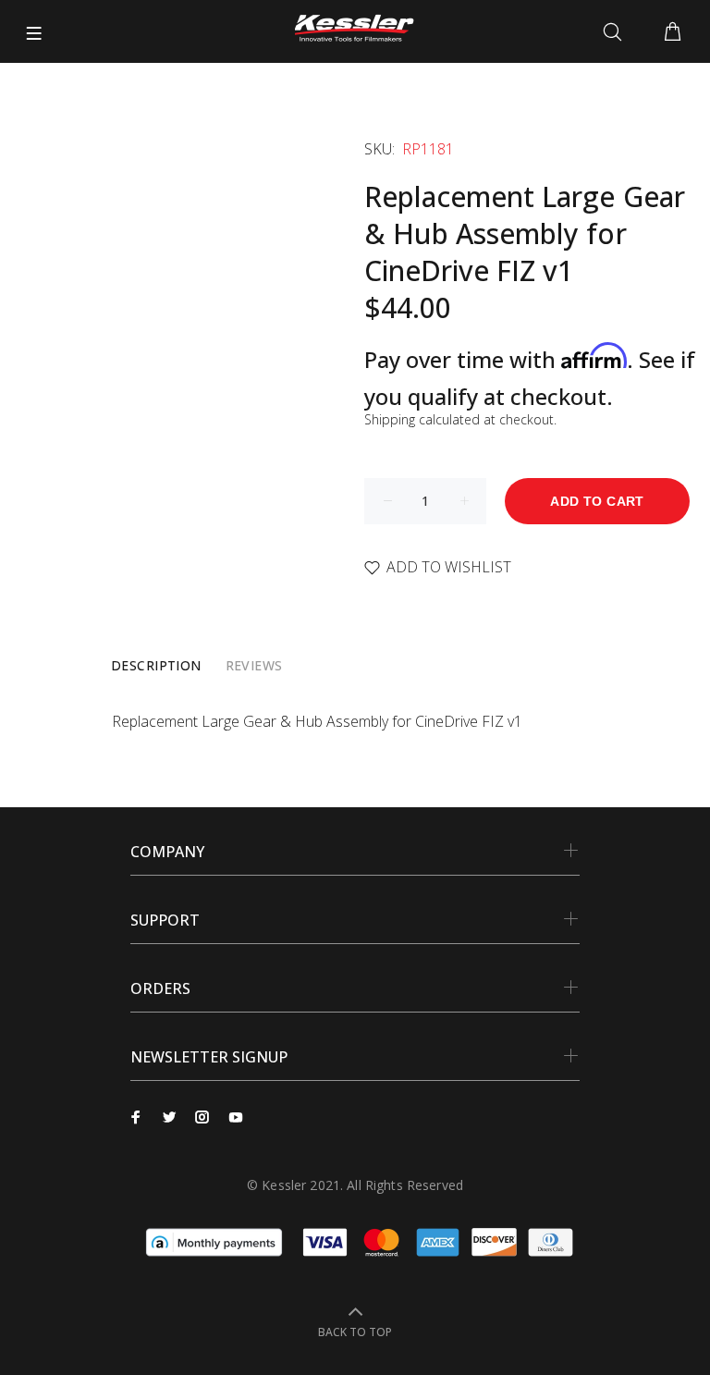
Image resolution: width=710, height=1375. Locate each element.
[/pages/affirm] (214, 1241)
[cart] (673, 32)
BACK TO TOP (355, 1332)
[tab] (156, 665)
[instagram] (202, 1117)
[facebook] (136, 1117)
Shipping (389, 419)
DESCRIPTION (156, 665)
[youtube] (236, 1117)
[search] (616, 32)
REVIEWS (254, 665)
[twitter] (169, 1117)
